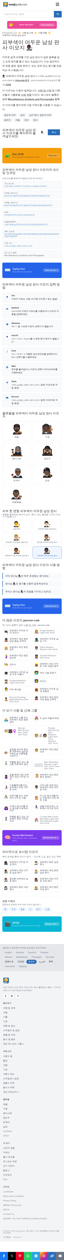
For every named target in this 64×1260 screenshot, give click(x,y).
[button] (32, 185)
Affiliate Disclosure (12, 1205)
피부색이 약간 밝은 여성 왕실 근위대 (46, 698)
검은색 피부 (10, 115)
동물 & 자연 (8, 1083)
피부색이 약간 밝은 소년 (46, 750)
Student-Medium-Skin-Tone (45, 656)
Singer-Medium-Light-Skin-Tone (44, 631)
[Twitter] (11, 996)
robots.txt (17, 1237)
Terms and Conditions (13, 1196)
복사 (54, 132)
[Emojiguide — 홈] (6, 980)
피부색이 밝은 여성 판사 (16, 888)
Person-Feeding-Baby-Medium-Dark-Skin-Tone (16, 699)
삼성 (5, 1126)
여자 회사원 (12, 689)
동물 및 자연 (9, 1035)
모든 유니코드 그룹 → (13, 1043)
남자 (22, 115)
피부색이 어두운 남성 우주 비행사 (16, 673)
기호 (5, 1021)
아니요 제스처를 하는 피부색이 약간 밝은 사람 (46, 797)
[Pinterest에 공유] (20, 1256)
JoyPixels (7, 1131)
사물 (5, 1017)
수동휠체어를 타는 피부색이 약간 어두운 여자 (16, 787)
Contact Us (8, 1214)
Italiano (8, 957)
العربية (42, 961)
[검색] (58, 14)
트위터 (6, 1122)
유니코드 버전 (10, 1161)
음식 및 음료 (9, 1039)
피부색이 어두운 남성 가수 (46, 640)
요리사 (10, 664)
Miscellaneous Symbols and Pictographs (24, 255)
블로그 (6, 1170)
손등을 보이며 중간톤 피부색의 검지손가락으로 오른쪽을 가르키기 (16, 752)
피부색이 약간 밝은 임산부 (16, 656)
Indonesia (10, 966)
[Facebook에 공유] (4, 1256)
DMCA (6, 1209)
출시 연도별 (9, 1157)
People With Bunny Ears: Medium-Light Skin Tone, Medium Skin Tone (46, 736)
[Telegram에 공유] (36, 1256)
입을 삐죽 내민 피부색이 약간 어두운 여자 (16, 776)
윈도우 (6, 1117)
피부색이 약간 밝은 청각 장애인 (46, 775)
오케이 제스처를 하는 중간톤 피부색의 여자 (16, 808)
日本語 (21, 961)
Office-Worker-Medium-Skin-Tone (46, 648)
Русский (50, 957)
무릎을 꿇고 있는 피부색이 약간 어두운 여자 (16, 818)
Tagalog (23, 966)
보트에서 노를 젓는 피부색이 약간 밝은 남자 (16, 719)
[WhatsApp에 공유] (28, 1256)
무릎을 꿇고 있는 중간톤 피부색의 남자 (16, 763)
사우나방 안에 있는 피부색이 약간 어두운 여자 (46, 787)
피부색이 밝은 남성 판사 (46, 863)
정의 (26, 120)
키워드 (6, 1152)
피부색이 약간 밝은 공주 (16, 648)
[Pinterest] (18, 996)
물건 (5, 1060)
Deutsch (32, 952)
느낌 (47, 909)
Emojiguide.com (9, 33)
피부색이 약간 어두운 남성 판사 (16, 871)
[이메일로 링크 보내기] (60, 1256)
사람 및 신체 (27, 33)
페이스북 (7, 1113)
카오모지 (7, 1175)
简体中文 (9, 961)
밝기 (38, 909)
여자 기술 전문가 (45, 673)
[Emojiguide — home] (15, 4)
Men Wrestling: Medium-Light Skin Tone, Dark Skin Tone (46, 765)
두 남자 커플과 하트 (46, 718)
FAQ (5, 1179)
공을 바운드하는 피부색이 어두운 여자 (46, 807)
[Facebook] (5, 996)
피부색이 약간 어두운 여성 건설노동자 (46, 665)
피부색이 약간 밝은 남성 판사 (46, 871)
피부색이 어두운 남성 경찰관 (46, 690)
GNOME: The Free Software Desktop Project (25, 1218)
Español (20, 952)
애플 (5, 1104)
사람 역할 (42, 33)
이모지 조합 (9, 1148)
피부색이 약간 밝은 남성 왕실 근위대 (16, 640)
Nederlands (22, 957)
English (8, 952)
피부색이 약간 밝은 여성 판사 (46, 888)
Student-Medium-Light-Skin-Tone (15, 681)
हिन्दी (51, 961)
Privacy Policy (9, 1200)
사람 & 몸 (7, 1056)
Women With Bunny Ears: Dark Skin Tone (16, 731)
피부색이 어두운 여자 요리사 (16, 631)
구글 (5, 1108)
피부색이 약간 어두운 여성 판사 (46, 879)
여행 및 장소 (9, 1026)
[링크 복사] (52, 1256)
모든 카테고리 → (11, 1092)
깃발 (5, 1012)
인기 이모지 (9, 1166)
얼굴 (22, 909)
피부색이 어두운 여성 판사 (16, 863)
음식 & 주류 (8, 1087)
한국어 (31, 961)
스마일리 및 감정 (11, 1030)
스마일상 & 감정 (11, 1078)
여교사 (40, 681)
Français (44, 952)
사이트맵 (7, 1237)
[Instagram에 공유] (44, 1256)
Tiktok (6, 1135)
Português (37, 957)
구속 (13, 909)
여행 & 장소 (8, 1074)
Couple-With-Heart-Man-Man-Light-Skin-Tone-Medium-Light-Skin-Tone (46, 820)
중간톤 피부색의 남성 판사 (16, 879)
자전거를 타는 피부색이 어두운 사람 (16, 796)
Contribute (8, 1191)
